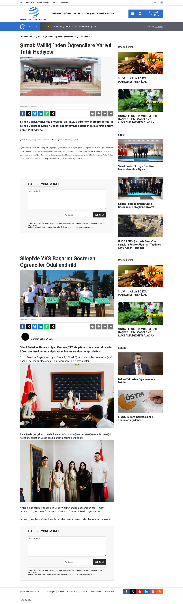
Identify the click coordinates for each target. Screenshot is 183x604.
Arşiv (55, 3)
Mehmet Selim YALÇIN (42, 339)
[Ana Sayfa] (21, 3)
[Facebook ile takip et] (126, 591)
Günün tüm (154, 26)
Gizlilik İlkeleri (95, 591)
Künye (61, 591)
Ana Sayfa (27, 37)
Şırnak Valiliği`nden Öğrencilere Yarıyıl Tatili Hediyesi (68, 37)
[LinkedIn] (40, 113)
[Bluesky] (34, 113)
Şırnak (39, 37)
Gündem (56, 13)
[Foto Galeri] (161, 2)
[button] (98, 113)
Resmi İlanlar (105, 13)
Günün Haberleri (43, 3)
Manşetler (30, 3)
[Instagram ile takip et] (153, 591)
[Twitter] (28, 113)
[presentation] (29, 26)
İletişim (84, 591)
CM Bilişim (29, 600)
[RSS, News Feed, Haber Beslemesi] (159, 591)
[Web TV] (155, 2)
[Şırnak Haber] (33, 13)
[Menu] (132, 13)
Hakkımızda (72, 591)
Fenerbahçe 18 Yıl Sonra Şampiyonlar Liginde (75, 26)
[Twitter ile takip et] (133, 591)
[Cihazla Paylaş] (52, 113)
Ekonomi (79, 13)
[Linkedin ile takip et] (146, 591)
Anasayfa (51, 591)
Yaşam (90, 13)
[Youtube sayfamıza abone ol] (139, 591)
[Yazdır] (92, 113)
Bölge (67, 13)
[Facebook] (22, 113)
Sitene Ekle (64, 3)
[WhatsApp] (46, 113)
